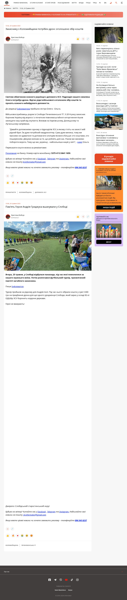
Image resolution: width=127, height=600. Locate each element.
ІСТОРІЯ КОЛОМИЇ (36, 3)
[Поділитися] (83, 39)
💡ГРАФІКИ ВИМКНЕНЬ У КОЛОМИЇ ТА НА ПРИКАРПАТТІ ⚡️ (56, 15)
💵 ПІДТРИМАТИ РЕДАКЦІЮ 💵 (94, 15)
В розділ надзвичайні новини (109, 159)
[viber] (61, 580)
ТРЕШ (95, 3)
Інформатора (23, 108)
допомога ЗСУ (40, 192)
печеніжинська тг (28, 545)
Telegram (51, 158)
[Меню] (122, 3)
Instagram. (64, 158)
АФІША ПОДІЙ (109, 207)
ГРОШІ (88, 3)
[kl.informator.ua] (7, 3)
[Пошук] (116, 3)
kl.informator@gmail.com (34, 162)
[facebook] (49, 580)
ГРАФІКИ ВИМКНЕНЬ (20, 3)
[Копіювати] (88, 39)
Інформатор (18, 286)
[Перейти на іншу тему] (111, 3)
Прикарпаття (11, 192)
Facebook (41, 158)
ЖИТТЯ (74, 3)
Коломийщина (25, 192)
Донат (108, 242)
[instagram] (77, 580)
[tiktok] (72, 580)
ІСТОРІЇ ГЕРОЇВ (50, 3)
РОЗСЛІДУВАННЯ (63, 3)
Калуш (70, 590)
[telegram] (55, 580)
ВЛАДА (81, 3)
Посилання (11, 153)
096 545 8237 (81, 167)
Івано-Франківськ (60, 590)
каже (79, 142)
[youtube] (66, 580)
